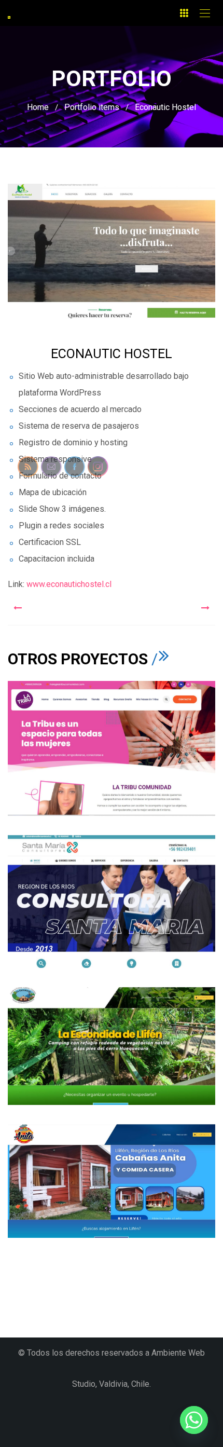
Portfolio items (91, 107)
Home (38, 107)
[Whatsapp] (194, 1420)
